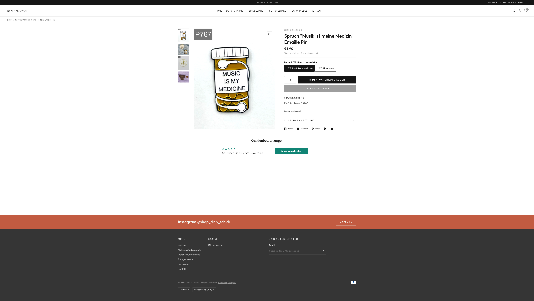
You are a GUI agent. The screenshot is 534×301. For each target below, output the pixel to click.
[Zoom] (269, 34)
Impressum (183, 264)
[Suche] (514, 10)
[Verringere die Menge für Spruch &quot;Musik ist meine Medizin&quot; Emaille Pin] (286, 79)
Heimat (9, 19)
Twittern (304, 129)
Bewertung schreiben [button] (291, 151)
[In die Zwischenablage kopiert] (332, 129)
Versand (287, 53)
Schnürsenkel (277, 10)
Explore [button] (346, 221)
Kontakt (316, 10)
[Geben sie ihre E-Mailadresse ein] (323, 250)
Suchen (182, 244)
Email (272, 245)
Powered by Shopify (227, 282)
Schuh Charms (234, 10)
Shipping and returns (299, 120)
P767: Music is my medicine (299, 68)
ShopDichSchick (16, 11)
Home (219, 10)
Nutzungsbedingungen (189, 249)
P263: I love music (325, 68)
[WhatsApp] (325, 129)
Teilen (290, 129)
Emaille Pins (256, 10)
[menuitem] (218, 11)
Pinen (317, 129)
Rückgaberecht (186, 259)
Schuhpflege (299, 10)
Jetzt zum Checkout (320, 88)
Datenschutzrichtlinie (189, 254)
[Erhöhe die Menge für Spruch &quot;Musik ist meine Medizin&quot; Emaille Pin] (294, 79)
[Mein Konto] (519, 10)
